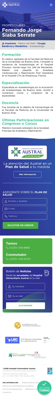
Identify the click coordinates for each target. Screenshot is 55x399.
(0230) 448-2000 (19, 259)
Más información (27, 174)
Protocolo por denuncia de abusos (18, 386)
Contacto (7, 392)
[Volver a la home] (11, 6)
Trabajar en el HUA (30, 382)
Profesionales (13, 25)
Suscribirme (25, 306)
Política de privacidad (12, 389)
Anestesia (10, 43)
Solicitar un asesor (20, 225)
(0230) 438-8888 (19, 248)
